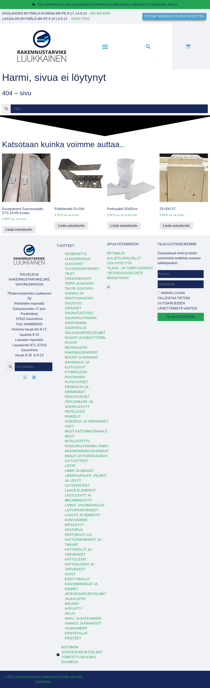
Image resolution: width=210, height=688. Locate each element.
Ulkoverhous (77, 259)
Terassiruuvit (78, 278)
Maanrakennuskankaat (87, 451)
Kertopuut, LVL (78, 535)
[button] (105, 47)
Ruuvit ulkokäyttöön (85, 337)
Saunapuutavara (81, 318)
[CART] (188, 46)
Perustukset (77, 397)
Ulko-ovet (74, 264)
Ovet (69, 426)
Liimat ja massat (79, 470)
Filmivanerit (76, 628)
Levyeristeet (77, 485)
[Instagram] (34, 377)
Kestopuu (74, 530)
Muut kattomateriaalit (86, 431)
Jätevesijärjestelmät (85, 594)
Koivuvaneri (76, 520)
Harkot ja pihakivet (83, 623)
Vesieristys (76, 254)
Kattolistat (76, 559)
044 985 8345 (100, 13)
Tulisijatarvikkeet (82, 269)
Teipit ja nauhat (79, 283)
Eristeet (73, 638)
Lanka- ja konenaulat (85, 505)
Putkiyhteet (76, 382)
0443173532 (80, 19)
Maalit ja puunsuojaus (86, 456)
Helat (70, 613)
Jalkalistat (75, 599)
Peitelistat (75, 411)
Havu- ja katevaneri (83, 618)
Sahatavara (76, 323)
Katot (70, 574)
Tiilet (70, 273)
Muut (69, 436)
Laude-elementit (80, 490)
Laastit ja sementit (82, 515)
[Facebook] (24, 377)
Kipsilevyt (74, 525)
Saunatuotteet (79, 313)
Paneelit (73, 416)
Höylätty (73, 608)
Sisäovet (73, 308)
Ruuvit (71, 342)
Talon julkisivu (79, 288)
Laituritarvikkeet (81, 510)
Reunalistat (76, 347)
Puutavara (75, 377)
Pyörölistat (76, 372)
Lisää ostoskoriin (18, 229)
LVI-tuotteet (76, 461)
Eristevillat (76, 633)
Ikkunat (72, 603)
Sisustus (73, 303)
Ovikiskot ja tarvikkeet (86, 421)
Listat (70, 466)
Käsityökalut (77, 579)
